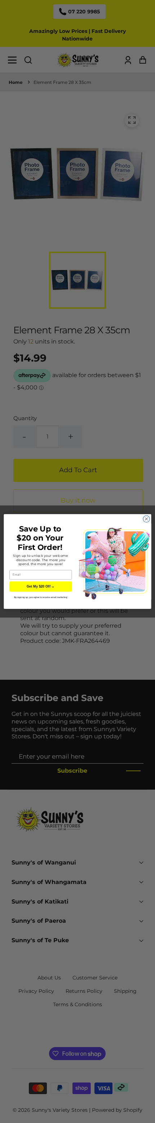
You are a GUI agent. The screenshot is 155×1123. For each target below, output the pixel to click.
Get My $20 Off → (41, 586)
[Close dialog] (146, 519)
